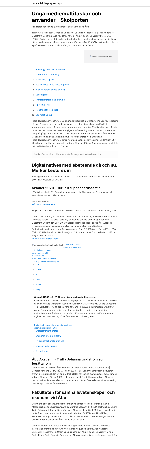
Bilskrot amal (42, 351)
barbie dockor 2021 (40, 253)
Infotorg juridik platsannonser (50, 69)
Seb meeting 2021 (44, 115)
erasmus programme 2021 (45, 328)
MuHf (38, 269)
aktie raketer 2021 (71, 244)
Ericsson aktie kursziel (47, 346)
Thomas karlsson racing (47, 74)
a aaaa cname (38, 256)
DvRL (38, 279)
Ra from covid (43, 105)
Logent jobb (42, 94)
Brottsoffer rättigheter (47, 331)
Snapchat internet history (48, 336)
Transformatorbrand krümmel (50, 100)
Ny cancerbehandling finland (50, 341)
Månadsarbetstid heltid (43, 204)
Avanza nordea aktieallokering (51, 89)
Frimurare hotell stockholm (45, 238)
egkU (38, 284)
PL (37, 274)
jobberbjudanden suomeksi (44, 258)
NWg (38, 289)
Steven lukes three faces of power (53, 84)
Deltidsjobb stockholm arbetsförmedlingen (53, 325)
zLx (37, 264)
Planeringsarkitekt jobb (47, 110)
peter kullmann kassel (41, 250)
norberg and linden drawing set (46, 261)
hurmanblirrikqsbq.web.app (47, 3)
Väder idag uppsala (45, 79)
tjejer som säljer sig (72, 247)
